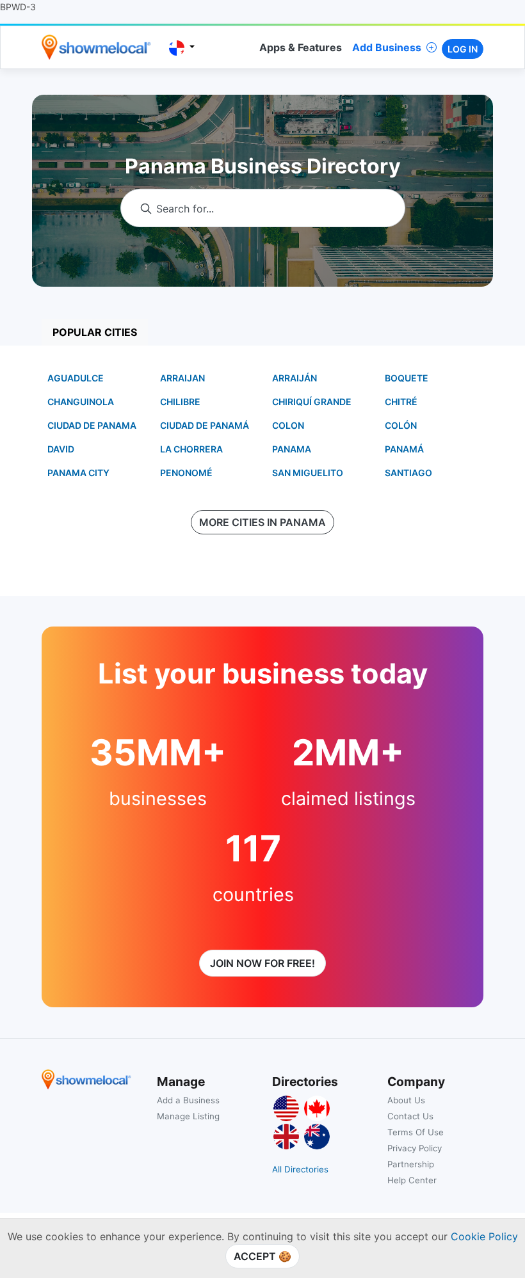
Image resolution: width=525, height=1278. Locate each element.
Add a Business (188, 1100)
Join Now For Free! (262, 963)
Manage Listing (188, 1116)
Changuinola (80, 401)
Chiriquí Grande (311, 401)
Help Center (412, 1180)
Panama (291, 448)
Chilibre (180, 401)
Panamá (404, 448)
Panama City (78, 472)
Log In (463, 49)
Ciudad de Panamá (204, 425)
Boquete (406, 377)
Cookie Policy (484, 1236)
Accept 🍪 (262, 1256)
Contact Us (410, 1116)
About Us (406, 1100)
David (60, 448)
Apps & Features (300, 47)
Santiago (408, 472)
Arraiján (294, 377)
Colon (288, 425)
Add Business (386, 47)
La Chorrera (191, 448)
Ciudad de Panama (91, 425)
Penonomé (186, 472)
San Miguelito (307, 472)
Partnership (410, 1164)
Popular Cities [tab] (94, 332)
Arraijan (182, 377)
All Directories (300, 1169)
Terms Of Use (415, 1132)
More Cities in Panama (262, 522)
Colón (401, 425)
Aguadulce (75, 377)
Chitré (401, 401)
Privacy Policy (414, 1148)
